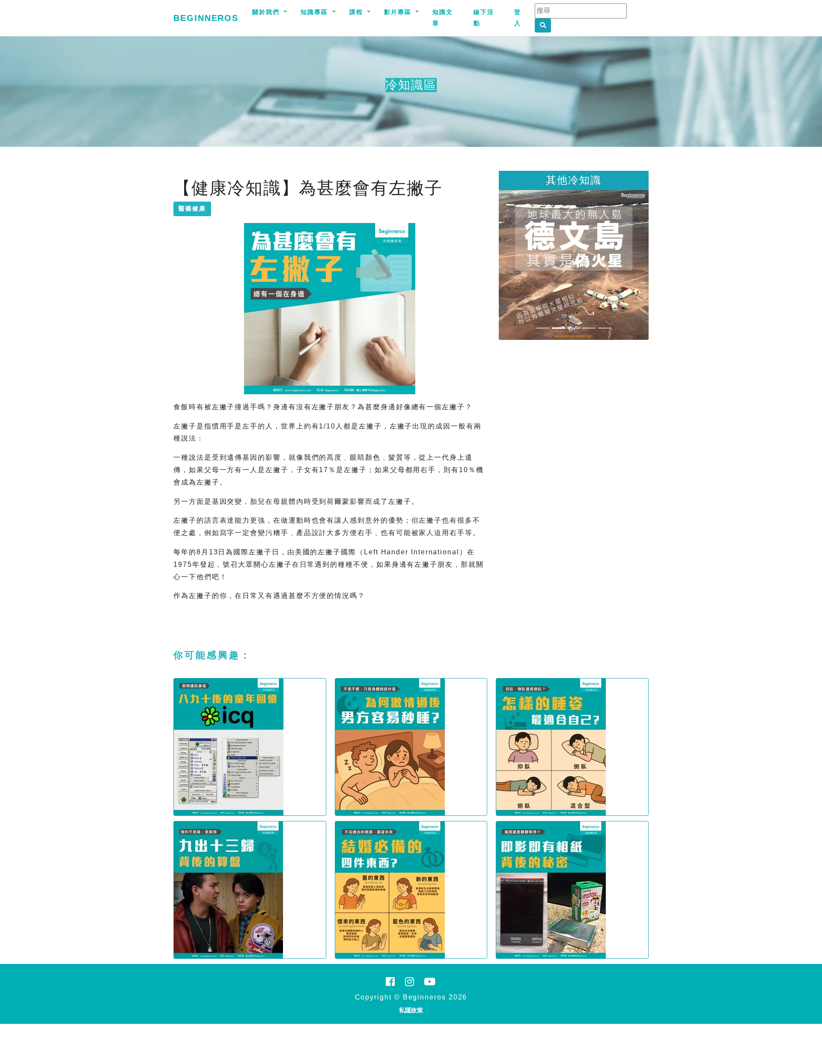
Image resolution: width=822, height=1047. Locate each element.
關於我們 (267, 12)
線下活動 (484, 18)
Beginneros (205, 18)
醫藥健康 (192, 208)
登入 (517, 18)
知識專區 (316, 12)
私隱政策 (411, 1010)
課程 (357, 12)
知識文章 (442, 18)
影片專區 (399, 12)
